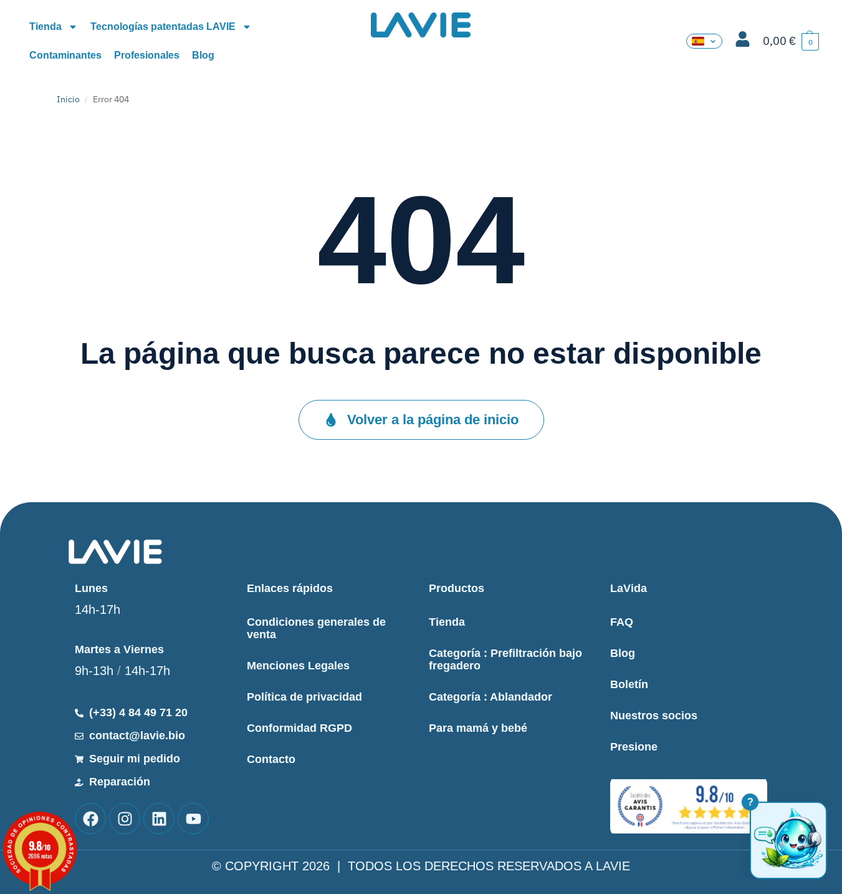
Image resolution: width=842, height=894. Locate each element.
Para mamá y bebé (478, 728)
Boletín (629, 684)
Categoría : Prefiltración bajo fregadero (505, 659)
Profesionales (146, 55)
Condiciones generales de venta (316, 628)
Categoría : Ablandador (490, 697)
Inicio (68, 99)
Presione (634, 747)
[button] (791, 41)
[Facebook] (90, 818)
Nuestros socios (653, 715)
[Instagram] (124, 818)
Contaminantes (65, 55)
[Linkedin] (159, 818)
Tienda (45, 26)
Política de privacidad (304, 697)
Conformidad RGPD (299, 728)
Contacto (271, 759)
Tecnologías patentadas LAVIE (163, 26)
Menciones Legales (298, 665)
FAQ (621, 622)
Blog (203, 55)
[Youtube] (193, 818)
